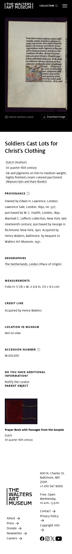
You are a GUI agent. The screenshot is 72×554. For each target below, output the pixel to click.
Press (11, 523)
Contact (45, 511)
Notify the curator (17, 382)
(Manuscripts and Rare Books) (26, 182)
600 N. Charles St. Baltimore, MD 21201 (52, 477)
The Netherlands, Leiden (21, 264)
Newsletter (15, 533)
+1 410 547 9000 (51, 486)
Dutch (10, 162)
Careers (12, 538)
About (11, 518)
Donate (12, 528)
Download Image (56, 116)
